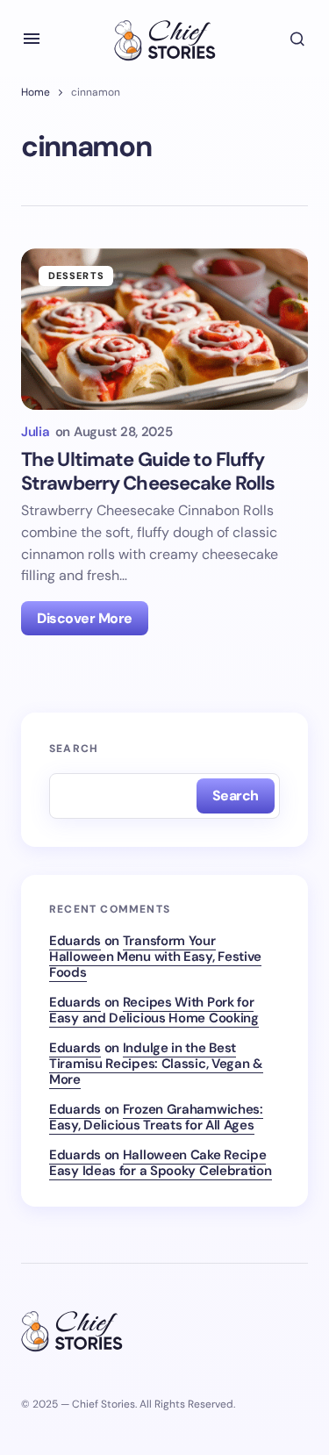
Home (35, 92)
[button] (31, 38)
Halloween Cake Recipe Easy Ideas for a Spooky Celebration (160, 1162)
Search (73, 748)
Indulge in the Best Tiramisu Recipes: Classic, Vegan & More (156, 1063)
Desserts (76, 275)
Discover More (84, 618)
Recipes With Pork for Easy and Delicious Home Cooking (154, 1010)
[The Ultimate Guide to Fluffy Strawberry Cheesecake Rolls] (164, 329)
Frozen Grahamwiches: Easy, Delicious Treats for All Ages (156, 1117)
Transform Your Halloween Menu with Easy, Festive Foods (155, 956)
